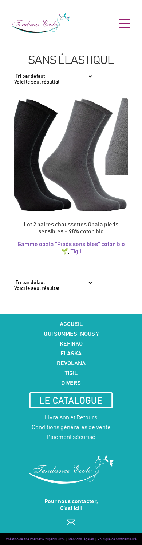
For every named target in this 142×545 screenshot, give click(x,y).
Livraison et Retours (71, 417)
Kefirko (71, 344)
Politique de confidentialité (117, 539)
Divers (71, 383)
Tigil (76, 251)
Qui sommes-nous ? (71, 334)
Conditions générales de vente (71, 427)
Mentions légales (81, 539)
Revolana (71, 363)
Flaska (71, 353)
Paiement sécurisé (71, 437)
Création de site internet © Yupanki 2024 (35, 539)
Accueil (71, 324)
